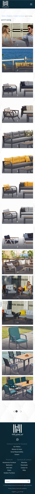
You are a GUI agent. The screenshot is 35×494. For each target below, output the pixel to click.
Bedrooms (9, 465)
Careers (17, 454)
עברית (21, 491)
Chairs (9, 470)
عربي (17, 491)
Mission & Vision (17, 449)
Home (3, 16)
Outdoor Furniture (18, 16)
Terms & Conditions (21, 488)
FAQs (24, 470)
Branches (24, 462)
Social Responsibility (17, 452)
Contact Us (24, 468)
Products (9, 16)
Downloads (24, 465)
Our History (16, 447)
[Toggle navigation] (31, 4)
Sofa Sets (9, 468)
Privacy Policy (12, 488)
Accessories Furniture (9, 462)
